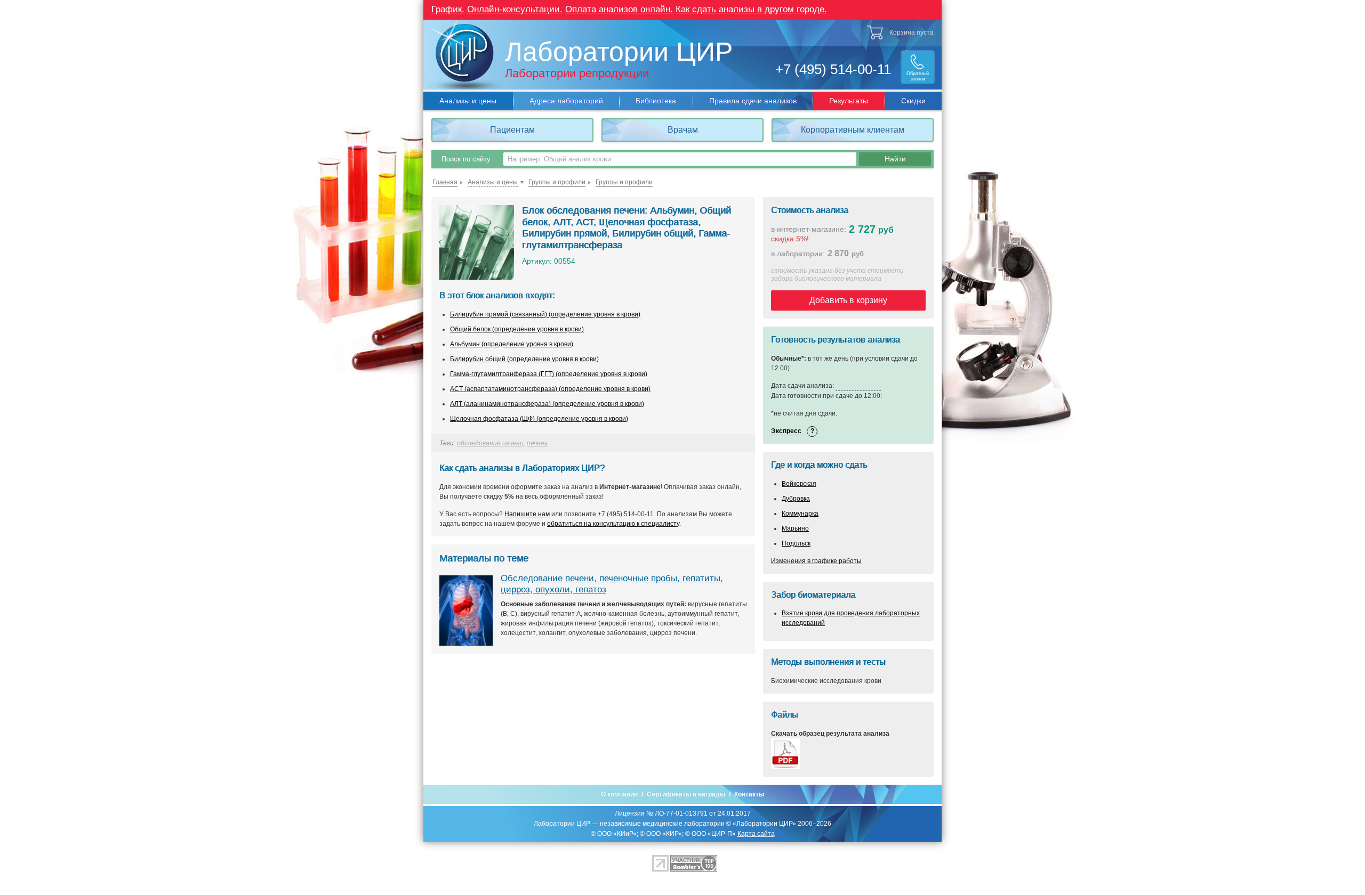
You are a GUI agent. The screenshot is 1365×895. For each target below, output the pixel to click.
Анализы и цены (467, 100)
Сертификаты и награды (686, 794)
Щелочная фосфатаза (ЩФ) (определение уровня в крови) (539, 418)
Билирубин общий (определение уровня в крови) (524, 359)
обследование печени (490, 443)
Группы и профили (556, 182)
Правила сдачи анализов (753, 100)
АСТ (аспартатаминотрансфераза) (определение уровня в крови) (550, 389)
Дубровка (796, 498)
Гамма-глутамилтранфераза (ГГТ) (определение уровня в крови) (548, 374)
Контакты (749, 794)
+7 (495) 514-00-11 (833, 69)
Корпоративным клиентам (852, 129)
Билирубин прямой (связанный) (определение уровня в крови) (545, 314)
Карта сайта (756, 833)
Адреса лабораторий (566, 100)
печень (537, 443)
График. (447, 9)
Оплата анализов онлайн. (619, 9)
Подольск (796, 543)
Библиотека (656, 100)
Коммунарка (800, 513)
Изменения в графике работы (816, 561)
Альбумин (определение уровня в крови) (511, 344)
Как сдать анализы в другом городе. (751, 9)
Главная (444, 182)
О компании (619, 794)
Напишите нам (527, 514)
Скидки (913, 100)
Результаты (848, 100)
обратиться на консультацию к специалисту (613, 523)
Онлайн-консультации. (515, 9)
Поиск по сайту (466, 159)
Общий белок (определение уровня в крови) (517, 329)
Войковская (799, 483)
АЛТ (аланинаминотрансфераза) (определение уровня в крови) (547, 404)
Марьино (795, 528)
